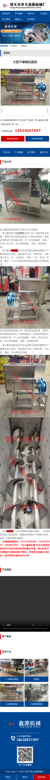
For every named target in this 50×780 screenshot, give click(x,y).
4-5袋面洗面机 (11, 679)
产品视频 (19, 152)
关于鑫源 (19, 14)
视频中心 (19, 19)
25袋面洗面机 (36, 704)
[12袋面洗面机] (12, 701)
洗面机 (24, 46)
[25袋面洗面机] (36, 701)
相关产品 (44, 152)
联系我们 (31, 19)
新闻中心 (31, 14)
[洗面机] (36, 676)
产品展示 (44, 14)
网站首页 (6, 14)
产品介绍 (6, 152)
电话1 (8, 777)
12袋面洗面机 (12, 704)
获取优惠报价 (13, 139)
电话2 (24, 777)
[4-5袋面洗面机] (12, 676)
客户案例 (6, 19)
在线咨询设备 (37, 139)
